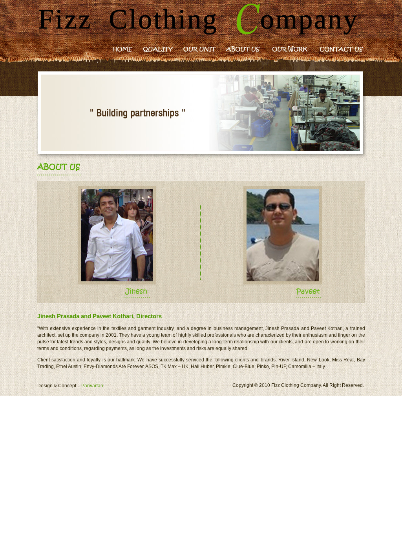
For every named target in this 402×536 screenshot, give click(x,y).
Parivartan (92, 385)
